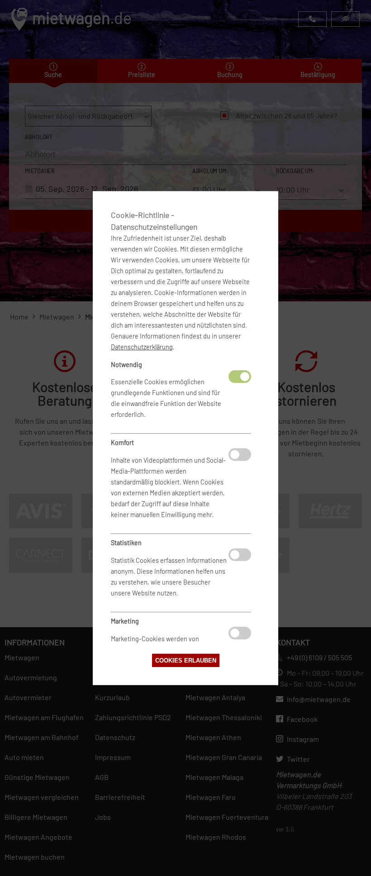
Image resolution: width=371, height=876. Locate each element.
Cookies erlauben (185, 660)
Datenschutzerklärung (142, 346)
